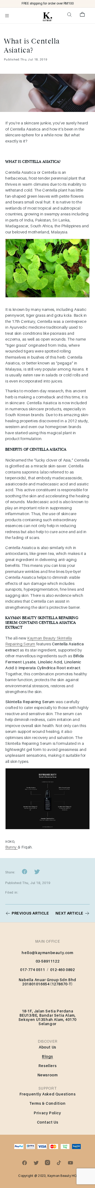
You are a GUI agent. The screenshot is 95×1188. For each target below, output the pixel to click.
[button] (7, 15)
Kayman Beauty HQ (62, 1176)
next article (69, 913)
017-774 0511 (32, 969)
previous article (30, 913)
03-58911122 (48, 961)
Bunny (11, 847)
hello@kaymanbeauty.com (47, 952)
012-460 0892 (62, 969)
